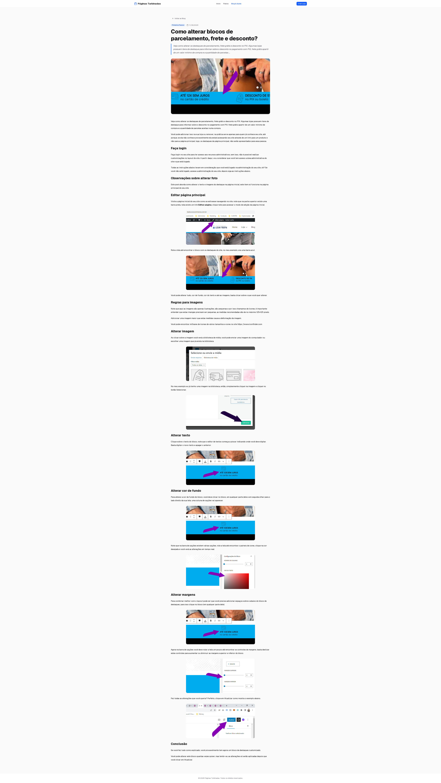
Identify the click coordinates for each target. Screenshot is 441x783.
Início (218, 4)
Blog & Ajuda (236, 4)
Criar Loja (301, 4)
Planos (226, 4)
